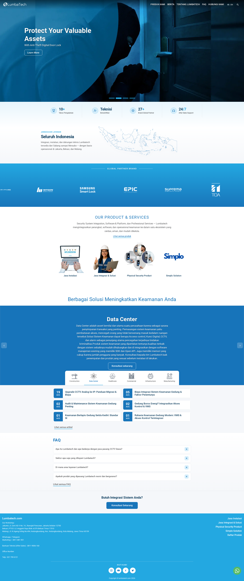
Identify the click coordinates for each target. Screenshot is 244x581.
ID (228, 5)
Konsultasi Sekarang (122, 505)
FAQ (204, 4)
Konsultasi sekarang (122, 366)
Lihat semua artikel (63, 427)
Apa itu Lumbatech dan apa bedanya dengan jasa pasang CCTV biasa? (89, 449)
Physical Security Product (229, 526)
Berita (170, 4)
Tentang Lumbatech (188, 4)
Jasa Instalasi (234, 518)
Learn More (33, 52)
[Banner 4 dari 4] (132, 98)
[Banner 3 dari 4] (125, 98)
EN (232, 5)
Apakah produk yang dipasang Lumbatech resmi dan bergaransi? (86, 476)
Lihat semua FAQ (62, 484)
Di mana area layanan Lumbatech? (72, 467)
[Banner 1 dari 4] (112, 98)
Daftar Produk (234, 535)
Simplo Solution (234, 531)
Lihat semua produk (122, 236)
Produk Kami (158, 4)
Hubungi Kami (216, 4)
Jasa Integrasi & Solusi (230, 522)
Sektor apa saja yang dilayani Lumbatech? (75, 458)
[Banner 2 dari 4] (119, 98)
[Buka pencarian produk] (238, 5)
